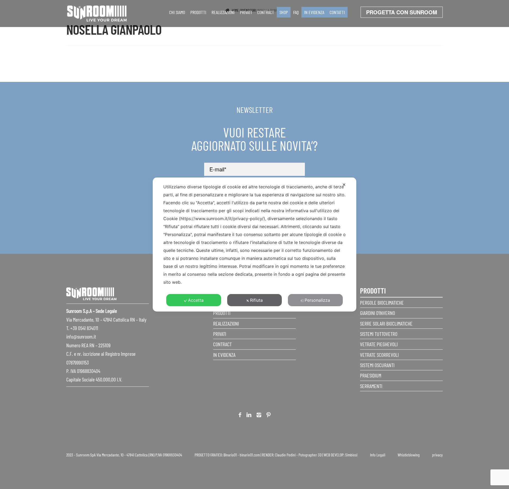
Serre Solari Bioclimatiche (386, 323)
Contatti (337, 12)
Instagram (259, 415)
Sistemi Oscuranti (377, 365)
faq (296, 12)
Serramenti (371, 386)
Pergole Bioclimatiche (382, 302)
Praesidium (370, 375)
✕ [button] (344, 184)
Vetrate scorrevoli (379, 355)
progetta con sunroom (401, 12)
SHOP (283, 12)
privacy (437, 454)
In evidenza (314, 12)
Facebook (240, 415)
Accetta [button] (196, 300)
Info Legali (377, 454)
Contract (265, 12)
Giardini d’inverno (377, 313)
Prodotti (198, 12)
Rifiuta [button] (256, 300)
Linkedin (249, 415)
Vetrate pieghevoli (379, 344)
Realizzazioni (223, 12)
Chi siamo (177, 12)
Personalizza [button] (317, 300)
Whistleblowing (409, 454)
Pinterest (268, 415)
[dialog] (254, 244)
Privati (246, 12)
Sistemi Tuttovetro (378, 334)
